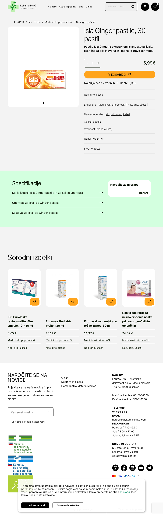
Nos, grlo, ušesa (85, 22)
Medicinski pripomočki (58, 22)
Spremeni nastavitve (68, 505)
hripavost (116, 114)
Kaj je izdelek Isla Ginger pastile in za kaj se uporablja (47, 192)
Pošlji (46, 412)
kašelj (126, 114)
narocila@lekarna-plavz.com (129, 419)
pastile (97, 121)
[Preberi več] (24, 288)
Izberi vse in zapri (35, 505)
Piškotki (125, 492)
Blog (81, 6)
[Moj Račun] (145, 7)
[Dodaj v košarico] (34, 302)
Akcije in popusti (67, 6)
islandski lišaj (104, 129)
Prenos (143, 192)
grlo (107, 114)
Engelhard (90, 104)
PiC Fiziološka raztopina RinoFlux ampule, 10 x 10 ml (20, 321)
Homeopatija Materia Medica (78, 385)
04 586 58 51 (120, 411)
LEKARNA (18, 22)
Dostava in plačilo (72, 381)
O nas (89, 6)
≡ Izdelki (52, 6)
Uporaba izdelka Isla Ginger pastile (35, 202)
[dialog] (81, 495)
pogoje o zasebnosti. (34, 421)
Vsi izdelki (34, 22)
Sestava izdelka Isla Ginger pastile (35, 212)
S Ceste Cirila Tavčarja (126, 447)
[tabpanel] (43, 67)
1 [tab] (43, 103)
